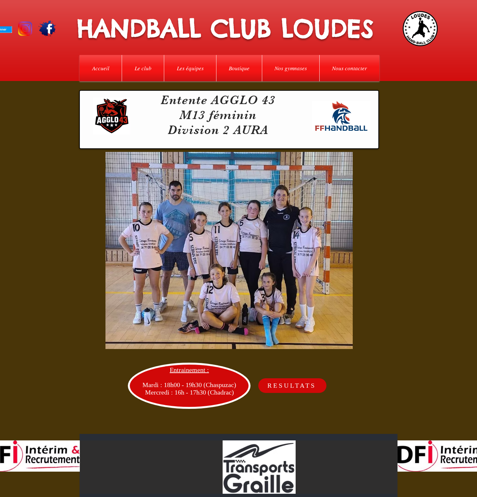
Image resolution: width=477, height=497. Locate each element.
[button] (143, 68)
